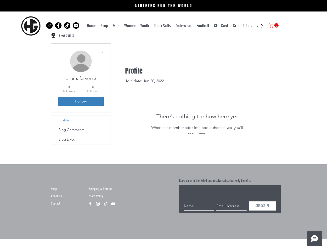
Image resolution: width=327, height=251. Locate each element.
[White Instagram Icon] (98, 203)
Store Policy (96, 196)
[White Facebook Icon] (90, 203)
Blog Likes (66, 139)
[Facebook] (58, 25)
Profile (63, 120)
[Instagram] (49, 25)
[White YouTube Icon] (113, 203)
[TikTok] (67, 25)
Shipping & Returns (100, 189)
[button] (274, 25)
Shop (54, 189)
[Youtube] (76, 25)
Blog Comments (71, 129)
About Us (56, 196)
